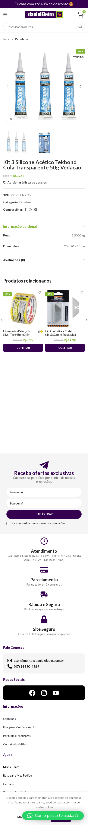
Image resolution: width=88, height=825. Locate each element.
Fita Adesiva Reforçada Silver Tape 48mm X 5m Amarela (17, 334)
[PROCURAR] (80, 26)
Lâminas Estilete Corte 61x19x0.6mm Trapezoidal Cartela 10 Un (60, 334)
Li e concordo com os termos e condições (38, 523)
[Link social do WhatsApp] (30, 210)
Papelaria (21, 39)
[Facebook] (32, 693)
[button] (53, 815)
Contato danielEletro (16, 744)
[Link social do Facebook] (25, 210)
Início (6, 39)
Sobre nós (9, 718)
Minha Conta (11, 767)
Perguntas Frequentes (17, 736)
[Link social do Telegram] (35, 210)
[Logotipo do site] (44, 14)
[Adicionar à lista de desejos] (39, 292)
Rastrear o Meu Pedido (17, 775)
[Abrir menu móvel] (5, 14)
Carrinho (8, 784)
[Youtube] (55, 693)
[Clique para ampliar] (11, 119)
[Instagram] (44, 693)
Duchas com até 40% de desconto (41, 4)
